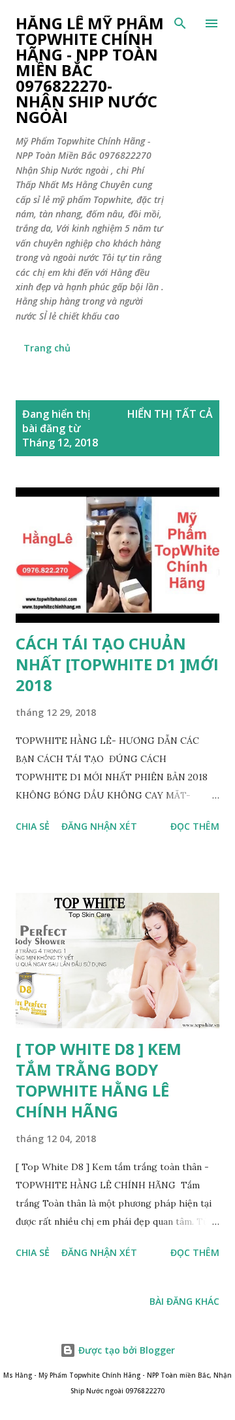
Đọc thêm (194, 826)
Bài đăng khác (184, 1301)
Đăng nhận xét (99, 826)
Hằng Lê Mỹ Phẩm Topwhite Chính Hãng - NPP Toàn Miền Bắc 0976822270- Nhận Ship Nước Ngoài (90, 70)
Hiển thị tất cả (170, 414)
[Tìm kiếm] (180, 23)
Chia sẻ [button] (33, 826)
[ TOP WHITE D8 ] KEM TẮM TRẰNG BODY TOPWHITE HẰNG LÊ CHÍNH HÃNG (98, 1080)
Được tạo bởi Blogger (125, 1350)
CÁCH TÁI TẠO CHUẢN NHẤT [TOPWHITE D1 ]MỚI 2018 (117, 664)
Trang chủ (47, 348)
